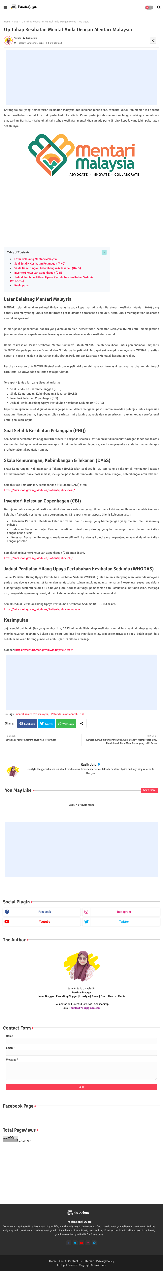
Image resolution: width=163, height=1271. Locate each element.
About (62, 1261)
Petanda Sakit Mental (64, 714)
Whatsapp (68, 724)
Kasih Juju (89, 764)
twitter (124, 922)
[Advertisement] (81, 77)
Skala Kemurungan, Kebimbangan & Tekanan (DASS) (47, 268)
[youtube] (81, 1242)
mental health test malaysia (32, 714)
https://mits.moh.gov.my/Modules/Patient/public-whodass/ (42, 609)
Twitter (49, 724)
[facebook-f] (68, 1242)
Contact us (75, 1261)
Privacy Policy (105, 1261)
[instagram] (87, 1242)
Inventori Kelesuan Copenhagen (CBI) (38, 272)
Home (7, 21)
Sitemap (89, 1261)
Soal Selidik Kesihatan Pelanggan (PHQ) (39, 263)
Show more (149, 790)
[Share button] (81, 723)
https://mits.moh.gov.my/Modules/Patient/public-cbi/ (38, 558)
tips (16, 21)
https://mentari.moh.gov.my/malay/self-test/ (44, 650)
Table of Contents (18, 252)
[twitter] (75, 1242)
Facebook (29, 724)
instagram (124, 912)
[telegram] (94, 1242)
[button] (149, 8)
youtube (44, 922)
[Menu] (5, 7)
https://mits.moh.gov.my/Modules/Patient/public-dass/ (39, 490)
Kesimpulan (21, 285)
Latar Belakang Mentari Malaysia (35, 259)
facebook (44, 912)
